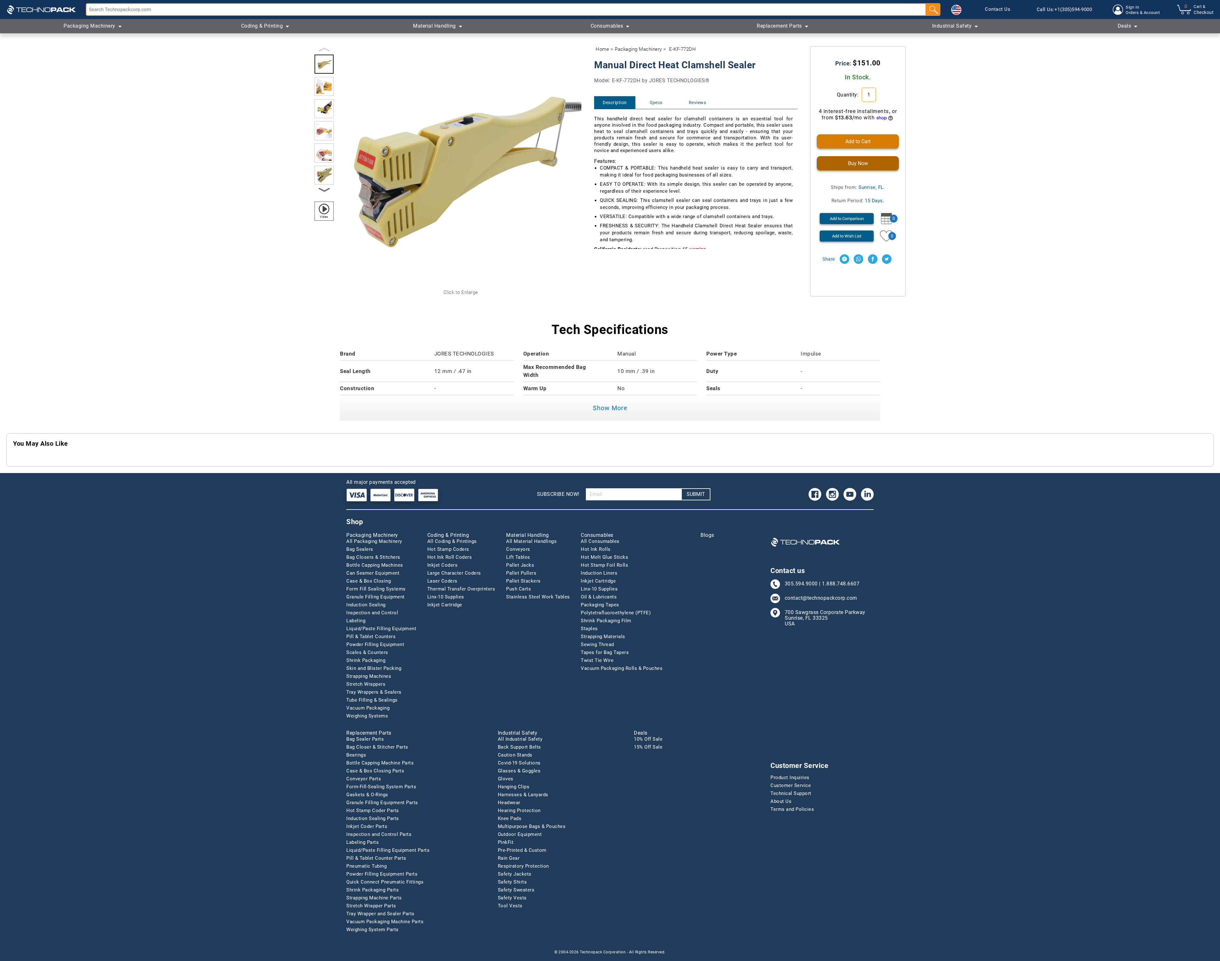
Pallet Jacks (520, 565)
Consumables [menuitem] (607, 26)
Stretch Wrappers (365, 684)
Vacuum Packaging (368, 708)
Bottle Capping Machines (374, 565)
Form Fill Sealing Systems (376, 589)
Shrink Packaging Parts (372, 890)
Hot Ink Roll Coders (449, 557)
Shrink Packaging (365, 660)
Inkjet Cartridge (444, 605)
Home (602, 49)
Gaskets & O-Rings (367, 794)
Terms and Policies (792, 809)
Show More (610, 408)
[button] (956, 10)
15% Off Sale (648, 747)
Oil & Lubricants (599, 597)
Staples (589, 628)
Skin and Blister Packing (373, 668)
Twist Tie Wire (597, 660)
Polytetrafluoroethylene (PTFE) (616, 613)
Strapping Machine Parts (374, 898)
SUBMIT (696, 494)
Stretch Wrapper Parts (371, 906)
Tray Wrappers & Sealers (374, 692)
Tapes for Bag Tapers (605, 652)
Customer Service (790, 785)
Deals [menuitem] (1124, 26)
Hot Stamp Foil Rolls (604, 565)
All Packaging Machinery (374, 541)
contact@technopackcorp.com (821, 598)
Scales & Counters (367, 652)
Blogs (707, 535)
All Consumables (600, 541)
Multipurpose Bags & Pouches (532, 826)
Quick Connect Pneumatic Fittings (385, 882)
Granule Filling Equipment (375, 597)
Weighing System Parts (372, 929)
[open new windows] (844, 259)
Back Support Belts (519, 747)
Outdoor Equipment (520, 834)
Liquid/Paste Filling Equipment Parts (388, 850)
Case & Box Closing (368, 581)
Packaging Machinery (638, 49)
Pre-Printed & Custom (522, 850)
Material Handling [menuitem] (434, 26)
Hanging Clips (514, 787)
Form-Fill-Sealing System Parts (381, 787)
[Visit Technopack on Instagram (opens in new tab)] (832, 494)
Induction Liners (599, 573)
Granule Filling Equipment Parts (382, 802)
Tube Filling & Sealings (372, 700)
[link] (997, 9)
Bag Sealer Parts (365, 739)
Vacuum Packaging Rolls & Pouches (621, 668)
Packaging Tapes (600, 605)
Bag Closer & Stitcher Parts (377, 747)
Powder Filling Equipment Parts (381, 874)
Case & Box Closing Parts (375, 771)
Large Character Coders (454, 573)
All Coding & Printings (452, 541)
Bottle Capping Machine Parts (380, 763)
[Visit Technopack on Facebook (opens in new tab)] (815, 494)
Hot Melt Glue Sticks (604, 557)
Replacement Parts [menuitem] (779, 26)
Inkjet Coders (442, 565)
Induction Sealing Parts (372, 818)
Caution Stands (515, 755)
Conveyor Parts (363, 779)
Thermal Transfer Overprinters (461, 589)
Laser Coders (442, 581)
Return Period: (857, 201)
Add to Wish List (846, 236)
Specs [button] (656, 102)
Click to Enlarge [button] (461, 292)
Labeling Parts (362, 842)
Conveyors (518, 549)
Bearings (356, 755)
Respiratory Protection (523, 866)
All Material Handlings (531, 541)
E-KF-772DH (682, 49)
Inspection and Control (372, 613)
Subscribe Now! (558, 494)
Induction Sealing (366, 605)
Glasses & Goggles (519, 771)
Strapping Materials (603, 636)
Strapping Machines (368, 676)
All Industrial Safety (520, 739)
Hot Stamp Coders (448, 549)
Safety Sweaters (516, 890)
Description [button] (615, 102)
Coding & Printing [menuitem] (262, 26)
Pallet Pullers (521, 573)
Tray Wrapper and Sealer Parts (380, 914)
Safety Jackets (515, 874)
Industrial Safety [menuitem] (952, 26)
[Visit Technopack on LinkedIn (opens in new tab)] (867, 494)
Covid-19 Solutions (519, 763)
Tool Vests (510, 906)
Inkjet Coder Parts (366, 826)
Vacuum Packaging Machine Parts (385, 921)
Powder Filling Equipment (375, 644)
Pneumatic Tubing (366, 866)
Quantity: (848, 95)
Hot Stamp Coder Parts (372, 810)
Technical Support (790, 793)
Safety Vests (512, 898)
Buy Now (858, 163)
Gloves (505, 779)
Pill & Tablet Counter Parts (376, 858)
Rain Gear (509, 858)
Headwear (509, 802)
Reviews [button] (697, 102)
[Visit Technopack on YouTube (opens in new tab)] (850, 494)
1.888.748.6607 (840, 584)
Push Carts (518, 589)
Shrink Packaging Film (606, 621)
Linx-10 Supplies (445, 597)
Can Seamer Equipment (372, 573)
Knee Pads (510, 818)
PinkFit (506, 842)
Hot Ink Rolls (596, 549)
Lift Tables (518, 557)
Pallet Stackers (523, 581)
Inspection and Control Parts (378, 834)
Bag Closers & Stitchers (373, 557)
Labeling (355, 621)
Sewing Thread (597, 644)
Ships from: (858, 187)
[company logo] (41, 9)
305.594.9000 (801, 584)
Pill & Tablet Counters (371, 636)
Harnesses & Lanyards (523, 794)
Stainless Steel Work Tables (538, 597)
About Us (780, 801)
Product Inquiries (790, 777)
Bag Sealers (359, 549)
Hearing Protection (519, 810)
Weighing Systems (367, 716)
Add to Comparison (847, 218)
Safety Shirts (512, 882)
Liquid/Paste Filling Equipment (381, 628)
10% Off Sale (648, 739)
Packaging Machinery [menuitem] (89, 26)
